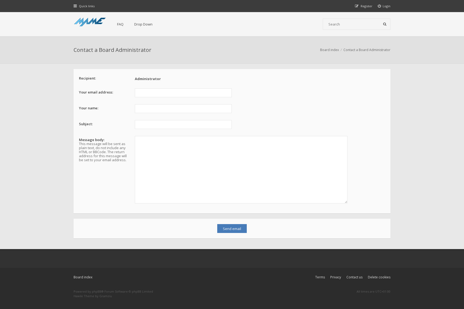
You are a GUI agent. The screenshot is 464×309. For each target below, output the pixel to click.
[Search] (384, 24)
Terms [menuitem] (320, 277)
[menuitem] (384, 6)
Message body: (91, 139)
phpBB (96, 291)
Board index (83, 277)
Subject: (86, 123)
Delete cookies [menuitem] (379, 277)
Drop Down (143, 24)
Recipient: (87, 78)
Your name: (88, 108)
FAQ (120, 24)
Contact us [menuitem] (354, 277)
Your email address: (96, 92)
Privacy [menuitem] (335, 277)
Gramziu (105, 296)
